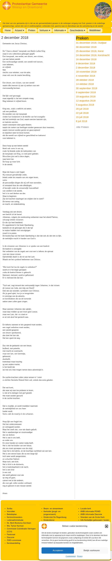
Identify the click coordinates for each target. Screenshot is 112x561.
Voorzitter (11, 511)
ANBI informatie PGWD (90, 511)
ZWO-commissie (14, 540)
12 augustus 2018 (85, 100)
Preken (31, 30)
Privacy (79, 556)
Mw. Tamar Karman (15, 526)
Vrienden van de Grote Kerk (92, 517)
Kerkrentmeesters (14, 517)
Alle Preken (82, 127)
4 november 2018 (85, 75)
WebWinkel (95, 30)
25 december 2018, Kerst (90, 51)
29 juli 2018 (82, 108)
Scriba (9, 508)
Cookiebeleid (71, 556)
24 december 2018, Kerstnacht (93, 55)
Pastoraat (11, 534)
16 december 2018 (86, 59)
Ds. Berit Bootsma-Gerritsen (19, 523)
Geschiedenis (76, 30)
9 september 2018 (86, 92)
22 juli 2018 (82, 112)
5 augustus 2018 (85, 104)
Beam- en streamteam (53, 508)
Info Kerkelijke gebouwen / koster (94, 520)
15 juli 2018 (82, 117)
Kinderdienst (49, 520)
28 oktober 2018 (85, 79)
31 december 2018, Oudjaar (91, 42)
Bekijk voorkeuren (92, 550)
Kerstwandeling (13, 543)
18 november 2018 (86, 71)
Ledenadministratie (15, 520)
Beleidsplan (12, 514)
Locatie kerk (85, 508)
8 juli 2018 (81, 121)
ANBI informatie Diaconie (91, 514)
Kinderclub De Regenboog (55, 517)
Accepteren (58, 550)
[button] (106, 526)
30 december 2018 (86, 47)
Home (8, 30)
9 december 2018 (85, 63)
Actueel (18, 30)
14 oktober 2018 (85, 84)
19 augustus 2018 (85, 96)
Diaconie (10, 537)
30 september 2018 (86, 88)
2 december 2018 (85, 67)
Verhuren (43, 30)
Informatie (59, 30)
